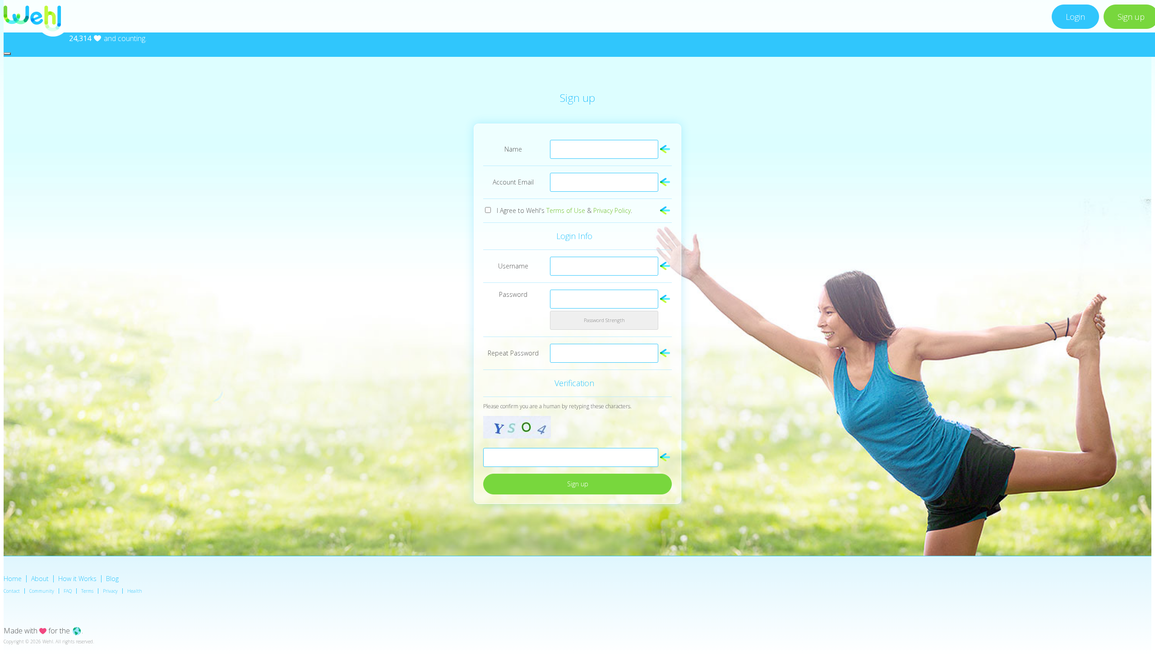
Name (513, 149)
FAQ (68, 591)
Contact (12, 591)
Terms (87, 591)
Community (41, 591)
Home (13, 578)
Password (513, 294)
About (40, 578)
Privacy (110, 591)
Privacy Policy (612, 210)
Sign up (577, 484)
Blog (112, 578)
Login (1075, 16)
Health (134, 591)
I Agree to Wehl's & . (564, 210)
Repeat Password (513, 353)
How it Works (77, 578)
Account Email (513, 182)
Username (513, 266)
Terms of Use (565, 210)
